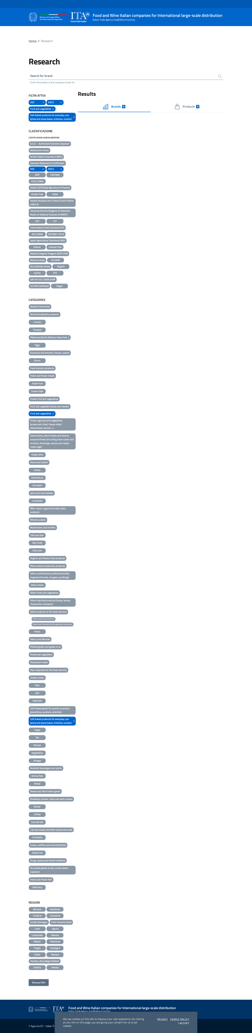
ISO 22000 (37, 234)
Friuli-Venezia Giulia (61, 922)
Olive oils (37, 550)
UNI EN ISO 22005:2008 (42, 279)
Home (33, 41)
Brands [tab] (117, 106)
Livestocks (37, 500)
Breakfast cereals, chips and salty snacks (51, 799)
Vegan (59, 286)
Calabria (37, 915)
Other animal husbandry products (47, 566)
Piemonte (55, 941)
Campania (55, 915)
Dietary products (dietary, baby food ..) (49, 337)
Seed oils (37, 700)
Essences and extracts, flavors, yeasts (49, 352)
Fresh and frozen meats (42, 375)
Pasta (37, 631)
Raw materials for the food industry (48, 670)
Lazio (37, 928)
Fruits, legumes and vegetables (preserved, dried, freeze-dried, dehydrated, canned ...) (46, 424)
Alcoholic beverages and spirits (46, 768)
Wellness (37, 887)
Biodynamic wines (39, 150)
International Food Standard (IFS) (47, 227)
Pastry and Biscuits (40, 639)
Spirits (37, 273)
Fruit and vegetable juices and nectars (49, 406)
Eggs (37, 345)
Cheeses (37, 329)
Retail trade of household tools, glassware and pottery (52, 624)
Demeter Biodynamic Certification (47, 163)
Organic (61, 266)
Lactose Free (55, 247)
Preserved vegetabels (41, 654)
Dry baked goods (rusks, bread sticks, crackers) (49, 870)
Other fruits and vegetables (44, 592)
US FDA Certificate (39, 286)
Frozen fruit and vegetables (44, 399)
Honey (37, 470)
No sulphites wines (40, 266)
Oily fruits (37, 542)
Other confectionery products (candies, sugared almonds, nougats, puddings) (50, 575)
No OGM (55, 260)
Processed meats (39, 662)
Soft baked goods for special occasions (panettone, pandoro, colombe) (50, 710)
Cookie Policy (179, 1019)
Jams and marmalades (41, 493)
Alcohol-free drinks (40, 306)
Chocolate (37, 837)
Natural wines (37, 260)
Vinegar (37, 760)
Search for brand (41, 75)
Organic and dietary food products (47, 558)
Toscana (55, 954)
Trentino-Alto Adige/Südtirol (44, 961)
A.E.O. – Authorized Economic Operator (50, 143)
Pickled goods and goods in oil (45, 647)
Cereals (37, 322)
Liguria (55, 928)
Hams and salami (39, 462)
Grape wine (37, 454)
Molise (37, 941)
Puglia (37, 948)
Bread (37, 783)
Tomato (37, 745)
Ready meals (37, 677)
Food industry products (42, 368)
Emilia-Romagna (38, 922)
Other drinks (37, 585)
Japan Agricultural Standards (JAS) (47, 240)
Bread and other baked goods (45, 791)
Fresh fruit (37, 383)
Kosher (37, 247)
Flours (37, 360)
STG (55, 273)
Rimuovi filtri (38, 982)
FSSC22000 (37, 181)
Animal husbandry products (44, 314)
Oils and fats (37, 535)
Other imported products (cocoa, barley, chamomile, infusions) (50, 602)
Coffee (37, 814)
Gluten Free (37, 194)
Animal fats (37, 776)
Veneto (55, 967)
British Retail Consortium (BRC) (46, 156)
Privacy (162, 1019)
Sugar (37, 730)
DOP (37, 174)
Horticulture (37, 477)
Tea (37, 737)
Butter (37, 806)
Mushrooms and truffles (43, 527)
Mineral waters (38, 519)
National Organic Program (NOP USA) (49, 253)
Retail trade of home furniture (43, 619)
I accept (183, 1023)
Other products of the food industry (48, 611)
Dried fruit (37, 852)
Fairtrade (55, 174)
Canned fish (37, 822)
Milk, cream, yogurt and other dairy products (48, 510)
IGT (55, 221)
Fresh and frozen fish (41, 879)
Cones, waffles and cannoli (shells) (48, 845)
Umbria (37, 967)
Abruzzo (37, 909)
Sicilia (37, 954)
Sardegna (55, 948)
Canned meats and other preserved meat (51, 829)
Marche (55, 935)
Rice (37, 685)
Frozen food (37, 391)
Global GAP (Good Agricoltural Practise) (50, 187)
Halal (55, 194)
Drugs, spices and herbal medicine (47, 860)
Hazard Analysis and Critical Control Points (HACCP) (52, 202)
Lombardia (37, 935)
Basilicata (55, 909)
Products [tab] (190, 106)
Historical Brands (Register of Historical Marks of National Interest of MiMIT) (50, 212)
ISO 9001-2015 (56, 234)
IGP (37, 221)
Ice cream (37, 485)
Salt (37, 693)
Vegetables (37, 753)
